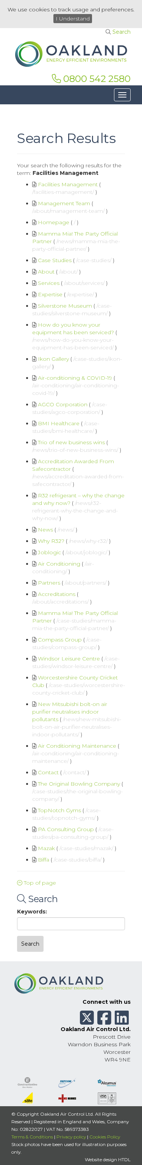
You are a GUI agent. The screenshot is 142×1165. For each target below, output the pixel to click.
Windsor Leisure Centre (69, 658)
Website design (101, 1159)
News (45, 529)
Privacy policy (71, 1137)
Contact (48, 772)
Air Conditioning (59, 563)
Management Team (64, 203)
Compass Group (60, 639)
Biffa (43, 859)
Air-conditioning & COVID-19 (75, 377)
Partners (49, 582)
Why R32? (51, 541)
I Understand (73, 18)
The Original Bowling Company (79, 783)
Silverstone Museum (65, 305)
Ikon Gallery (53, 358)
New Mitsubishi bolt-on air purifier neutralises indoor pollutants (69, 712)
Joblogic (49, 552)
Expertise (50, 294)
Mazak (46, 848)
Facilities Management (68, 184)
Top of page (39, 882)
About (46, 271)
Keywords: (32, 911)
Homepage (53, 222)
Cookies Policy (104, 1137)
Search (121, 31)
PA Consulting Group (66, 829)
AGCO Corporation (62, 404)
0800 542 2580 (96, 78)
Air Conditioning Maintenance (77, 745)
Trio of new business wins (71, 442)
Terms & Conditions (32, 1137)
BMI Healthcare (59, 423)
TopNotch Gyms (59, 810)
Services (48, 283)
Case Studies (55, 260)
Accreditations (56, 594)
